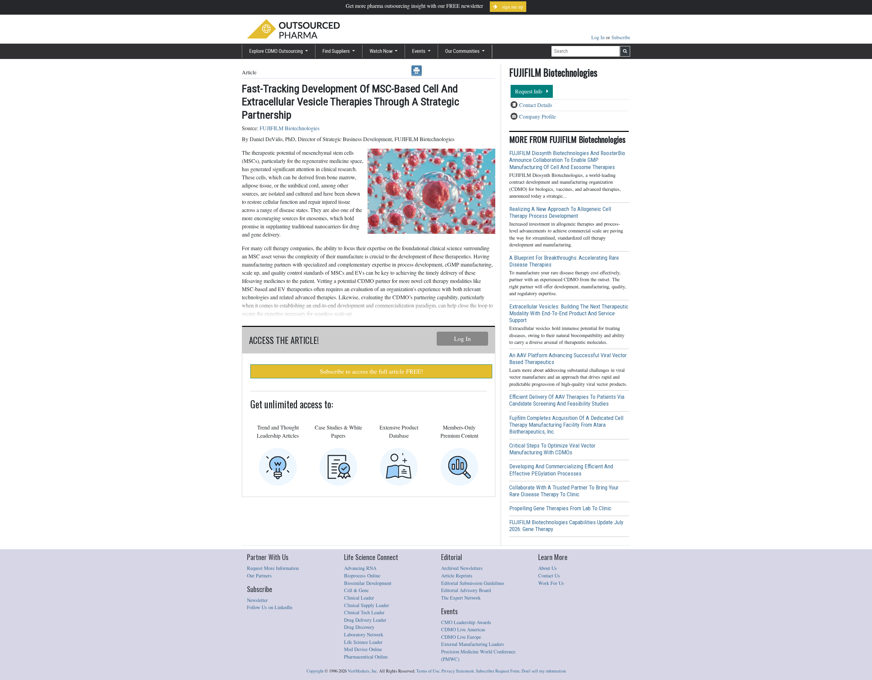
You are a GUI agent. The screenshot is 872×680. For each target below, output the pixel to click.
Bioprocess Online (362, 575)
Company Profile (537, 116)
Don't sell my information (543, 671)
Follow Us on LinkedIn (269, 607)
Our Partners (259, 575)
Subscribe (620, 37)
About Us (547, 568)
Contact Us (549, 575)
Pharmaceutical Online (366, 656)
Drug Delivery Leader (365, 620)
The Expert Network (461, 597)
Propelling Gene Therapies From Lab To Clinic (560, 508)
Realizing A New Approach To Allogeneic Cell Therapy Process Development (560, 212)
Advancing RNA (360, 568)
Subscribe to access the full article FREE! (371, 371)
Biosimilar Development (367, 583)
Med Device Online (363, 649)
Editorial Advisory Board (466, 590)
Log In (598, 37)
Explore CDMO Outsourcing (276, 51)
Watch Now (382, 51)
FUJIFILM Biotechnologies (290, 128)
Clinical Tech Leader (364, 612)
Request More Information (273, 568)
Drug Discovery (359, 627)
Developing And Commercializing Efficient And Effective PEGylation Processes (561, 470)
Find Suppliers (337, 51)
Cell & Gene (356, 590)
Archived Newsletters (462, 568)
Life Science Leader (363, 642)
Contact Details (535, 104)
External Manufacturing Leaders (472, 644)
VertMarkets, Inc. (363, 671)
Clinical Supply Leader (366, 605)
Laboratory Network (363, 634)
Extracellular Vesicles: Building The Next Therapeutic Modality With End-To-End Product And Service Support (568, 313)
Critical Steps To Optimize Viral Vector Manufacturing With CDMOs (552, 449)
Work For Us (551, 583)
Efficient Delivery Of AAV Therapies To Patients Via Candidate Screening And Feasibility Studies (566, 400)
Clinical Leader (359, 597)
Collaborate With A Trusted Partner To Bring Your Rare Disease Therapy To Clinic (564, 491)
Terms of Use (427, 671)
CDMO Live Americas (463, 629)
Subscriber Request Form (497, 671)
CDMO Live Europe (461, 637)
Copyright (315, 671)
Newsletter (257, 600)
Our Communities (463, 51)
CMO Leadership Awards (466, 622)
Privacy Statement (457, 671)
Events (419, 51)
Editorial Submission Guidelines (472, 583)
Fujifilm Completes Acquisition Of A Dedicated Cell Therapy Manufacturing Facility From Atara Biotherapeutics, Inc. (566, 424)
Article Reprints (456, 575)
